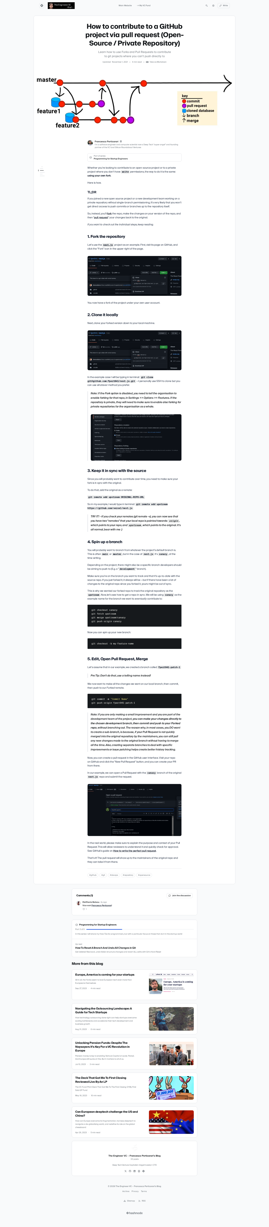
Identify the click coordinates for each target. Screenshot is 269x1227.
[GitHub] (130, 1171)
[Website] (139, 1171)
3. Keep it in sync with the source (49, 185)
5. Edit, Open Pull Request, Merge (50, 196)
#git (103, 875)
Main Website (125, 5)
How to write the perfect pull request (134, 851)
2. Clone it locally (46, 180)
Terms (144, 1191)
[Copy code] (178, 608)
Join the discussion (181, 895)
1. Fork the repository (47, 176)
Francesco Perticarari (106, 141)
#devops (114, 875)
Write (225, 5)
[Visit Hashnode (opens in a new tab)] (134, 1213)
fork (109, 213)
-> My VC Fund (143, 5)
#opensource (144, 875)
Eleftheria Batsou (91, 902)
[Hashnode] (143, 1171)
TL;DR (42, 172)
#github (93, 875)
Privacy (135, 1191)
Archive (125, 1191)
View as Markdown (158, 62)
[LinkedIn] (121, 141)
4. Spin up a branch (47, 191)
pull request (101, 217)
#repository (128, 875)
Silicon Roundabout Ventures (128, 147)
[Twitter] (125, 1171)
